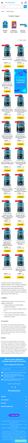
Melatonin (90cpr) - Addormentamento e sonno (21, 270)
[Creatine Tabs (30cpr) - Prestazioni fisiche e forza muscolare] (7, 127)
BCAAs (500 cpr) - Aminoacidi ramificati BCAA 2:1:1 (20, 137)
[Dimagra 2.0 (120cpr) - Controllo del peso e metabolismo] (7, 179)
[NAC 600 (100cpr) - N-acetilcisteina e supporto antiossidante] (20, 100)
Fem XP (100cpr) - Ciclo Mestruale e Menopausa (7, 163)
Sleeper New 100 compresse (20, 243)
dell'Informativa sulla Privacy (19, 372)
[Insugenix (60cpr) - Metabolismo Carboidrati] (20, 50)
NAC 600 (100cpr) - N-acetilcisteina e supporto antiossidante (20, 111)
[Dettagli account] (22, 2)
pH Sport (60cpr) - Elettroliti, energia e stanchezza (20, 216)
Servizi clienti (5, 400)
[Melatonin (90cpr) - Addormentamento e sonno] (20, 260)
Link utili (3, 403)
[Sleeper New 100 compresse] (20, 233)
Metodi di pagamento (7, 406)
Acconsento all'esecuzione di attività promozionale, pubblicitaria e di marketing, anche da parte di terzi (13, 376)
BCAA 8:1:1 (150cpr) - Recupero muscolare (7, 85)
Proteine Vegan (5, 31)
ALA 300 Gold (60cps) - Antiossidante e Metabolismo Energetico (21, 190)
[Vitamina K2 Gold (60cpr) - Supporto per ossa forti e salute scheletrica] (7, 206)
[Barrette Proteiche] (23, 25)
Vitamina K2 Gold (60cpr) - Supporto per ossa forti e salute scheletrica (7, 217)
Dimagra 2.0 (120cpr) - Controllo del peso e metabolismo (7, 190)
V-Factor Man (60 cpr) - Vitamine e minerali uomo (21, 163)
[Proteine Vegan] (5, 25)
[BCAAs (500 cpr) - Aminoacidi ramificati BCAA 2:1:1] (20, 127)
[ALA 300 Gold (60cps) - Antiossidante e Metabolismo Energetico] (20, 179)
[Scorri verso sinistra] (2, 26)
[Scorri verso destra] (25, 26)
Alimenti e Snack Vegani (14, 31)
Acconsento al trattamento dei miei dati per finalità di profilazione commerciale (14, 379)
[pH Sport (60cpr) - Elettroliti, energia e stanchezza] (20, 206)
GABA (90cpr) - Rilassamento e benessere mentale (7, 244)
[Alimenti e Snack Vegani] (14, 25)
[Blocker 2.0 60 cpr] (7, 50)
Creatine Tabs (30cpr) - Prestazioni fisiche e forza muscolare (7, 137)
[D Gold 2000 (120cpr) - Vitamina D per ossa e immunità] (7, 100)
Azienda (3, 396)
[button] (2, 2)
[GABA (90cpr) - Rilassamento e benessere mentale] (7, 233)
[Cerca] (25, 6)
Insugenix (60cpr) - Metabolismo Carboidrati (21, 60)
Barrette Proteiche (23, 31)
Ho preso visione (14, 372)
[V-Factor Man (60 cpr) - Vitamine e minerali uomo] (20, 153)
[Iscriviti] (25, 369)
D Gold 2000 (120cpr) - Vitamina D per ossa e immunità (7, 111)
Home (2, 11)
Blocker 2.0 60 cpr (7, 59)
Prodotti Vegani (10, 11)
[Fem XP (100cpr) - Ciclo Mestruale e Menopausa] (7, 153)
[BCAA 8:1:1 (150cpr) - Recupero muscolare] (7, 75)
